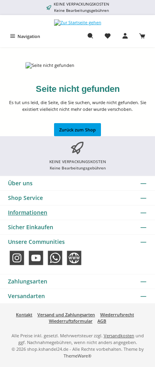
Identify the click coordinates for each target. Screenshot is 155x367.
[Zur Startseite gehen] (77, 22)
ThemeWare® (77, 356)
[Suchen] (90, 36)
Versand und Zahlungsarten (66, 315)
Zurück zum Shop (77, 130)
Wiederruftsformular (71, 321)
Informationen (27, 212)
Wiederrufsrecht (117, 315)
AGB (101, 321)
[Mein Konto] (125, 36)
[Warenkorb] (142, 36)
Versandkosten (119, 335)
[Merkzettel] (107, 36)
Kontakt (24, 315)
